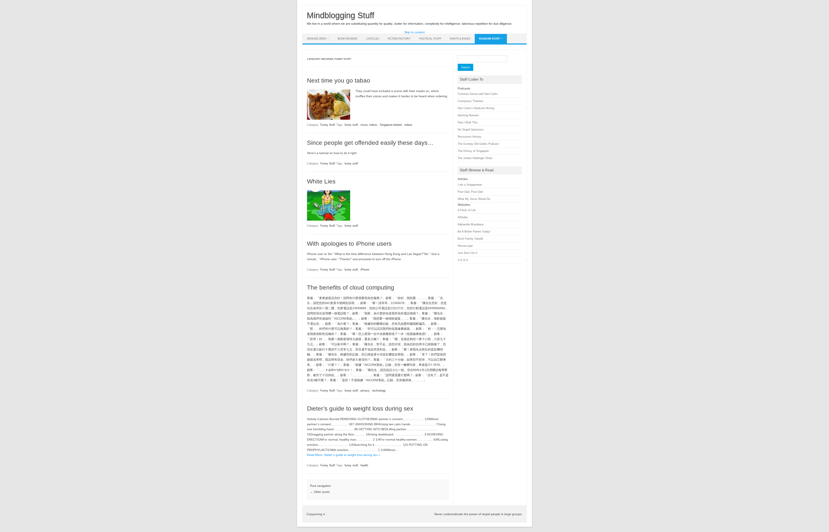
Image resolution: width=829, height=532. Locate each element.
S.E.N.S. (463, 260)
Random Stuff (489, 38)
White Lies (321, 181)
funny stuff (351, 124)
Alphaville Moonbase (471, 224)
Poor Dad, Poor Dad (470, 191)
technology (379, 390)
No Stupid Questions (471, 129)
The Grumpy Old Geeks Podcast (478, 143)
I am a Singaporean (470, 184)
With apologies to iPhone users (349, 243)
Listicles (372, 38)
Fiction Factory (399, 38)
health (364, 465)
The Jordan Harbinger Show (475, 158)
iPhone (365, 269)
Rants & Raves (460, 38)
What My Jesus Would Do (474, 199)
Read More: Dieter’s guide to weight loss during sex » (343, 455)
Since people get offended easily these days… (370, 142)
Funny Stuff (327, 124)
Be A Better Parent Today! (474, 231)
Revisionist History (469, 136)
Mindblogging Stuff (340, 15)
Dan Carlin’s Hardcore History (476, 108)
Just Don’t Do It (467, 253)
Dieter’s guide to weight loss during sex (360, 408)
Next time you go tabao (338, 80)
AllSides (463, 217)
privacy (365, 390)
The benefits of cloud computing (350, 287)
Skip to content (414, 32)
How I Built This (468, 122)
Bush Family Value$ (470, 238)
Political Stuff (430, 38)
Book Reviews (348, 38)
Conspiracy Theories (470, 101)
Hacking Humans (468, 115)
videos (408, 124)
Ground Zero (316, 38)
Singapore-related (391, 124)
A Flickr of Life (467, 210)
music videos (369, 124)
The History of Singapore (473, 151)
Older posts (320, 492)
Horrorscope (465, 245)
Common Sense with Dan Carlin (477, 94)
